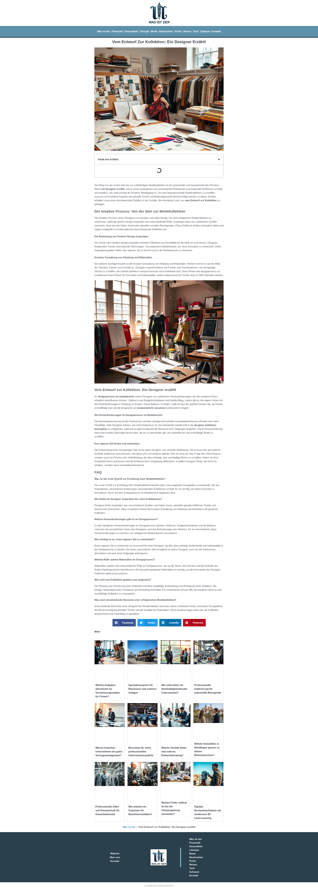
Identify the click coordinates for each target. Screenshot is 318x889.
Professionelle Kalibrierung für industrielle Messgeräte (207, 689)
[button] (219, 159)
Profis (178, 31)
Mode (154, 31)
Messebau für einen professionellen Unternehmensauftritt (140, 751)
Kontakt (216, 31)
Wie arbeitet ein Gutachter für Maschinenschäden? (140, 810)
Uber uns (115, 857)
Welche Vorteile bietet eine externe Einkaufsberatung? (173, 751)
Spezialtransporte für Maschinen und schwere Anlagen (142, 689)
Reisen (187, 31)
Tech (195, 31)
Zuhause (205, 31)
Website (114, 853)
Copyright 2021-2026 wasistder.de (159, 886)
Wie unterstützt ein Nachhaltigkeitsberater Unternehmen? (174, 689)
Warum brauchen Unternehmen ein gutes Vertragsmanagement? (108, 751)
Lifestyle (144, 31)
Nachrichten (166, 31)
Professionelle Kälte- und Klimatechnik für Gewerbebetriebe (107, 810)
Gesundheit (131, 31)
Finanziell (117, 31)
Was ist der (103, 31)
